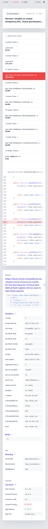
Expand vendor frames (15, 36)
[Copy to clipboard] (40, 295)
